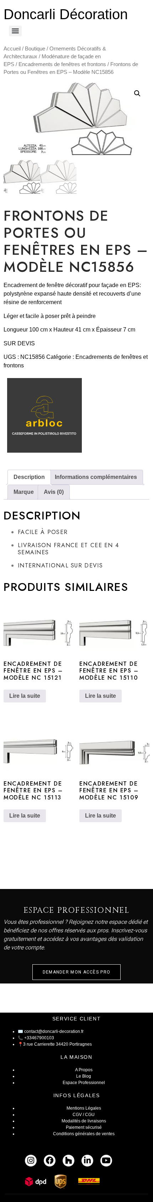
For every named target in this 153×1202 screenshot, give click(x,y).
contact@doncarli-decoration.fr (54, 1031)
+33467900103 (39, 1037)
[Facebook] (50, 1160)
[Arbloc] (44, 417)
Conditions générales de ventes (84, 1133)
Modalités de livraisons (84, 1121)
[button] (137, 93)
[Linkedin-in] (87, 1160)
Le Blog (83, 1076)
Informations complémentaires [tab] (96, 477)
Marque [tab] (24, 492)
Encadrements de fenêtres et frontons (62, 64)
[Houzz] (68, 1160)
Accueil (12, 49)
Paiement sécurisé (84, 1127)
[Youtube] (106, 1160)
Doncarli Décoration (66, 14)
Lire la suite (24, 696)
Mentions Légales (84, 1108)
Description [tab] (29, 477)
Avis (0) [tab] (54, 492)
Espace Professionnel (84, 1082)
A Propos (84, 1069)
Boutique (35, 49)
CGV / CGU (84, 1114)
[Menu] (15, 31)
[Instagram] (31, 1160)
